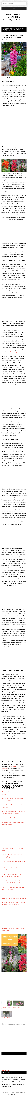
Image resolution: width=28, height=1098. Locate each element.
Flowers (12, 1023)
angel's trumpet (16, 1024)
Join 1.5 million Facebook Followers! (13, 1053)
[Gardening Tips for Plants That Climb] (6, 1014)
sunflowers (14, 766)
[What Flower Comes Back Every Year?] (6, 1003)
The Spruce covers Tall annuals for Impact (13, 898)
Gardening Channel (14, 15)
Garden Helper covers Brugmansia (11, 894)
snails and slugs (12, 352)
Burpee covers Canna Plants (9, 818)
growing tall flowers (14, 1026)
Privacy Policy (5, 1070)
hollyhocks (4, 768)
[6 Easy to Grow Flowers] (18, 1003)
